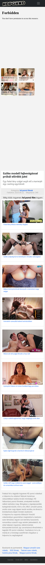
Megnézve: (30, 193)
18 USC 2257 (18, 560)
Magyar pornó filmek (28, 553)
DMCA (26, 560)
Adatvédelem (34, 560)
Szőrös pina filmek (9, 553)
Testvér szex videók (29, 550)
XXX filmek (14, 550)
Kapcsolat (10, 560)
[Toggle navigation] (38, 3)
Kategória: (15, 190)
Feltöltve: (10, 193)
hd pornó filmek (26, 190)
